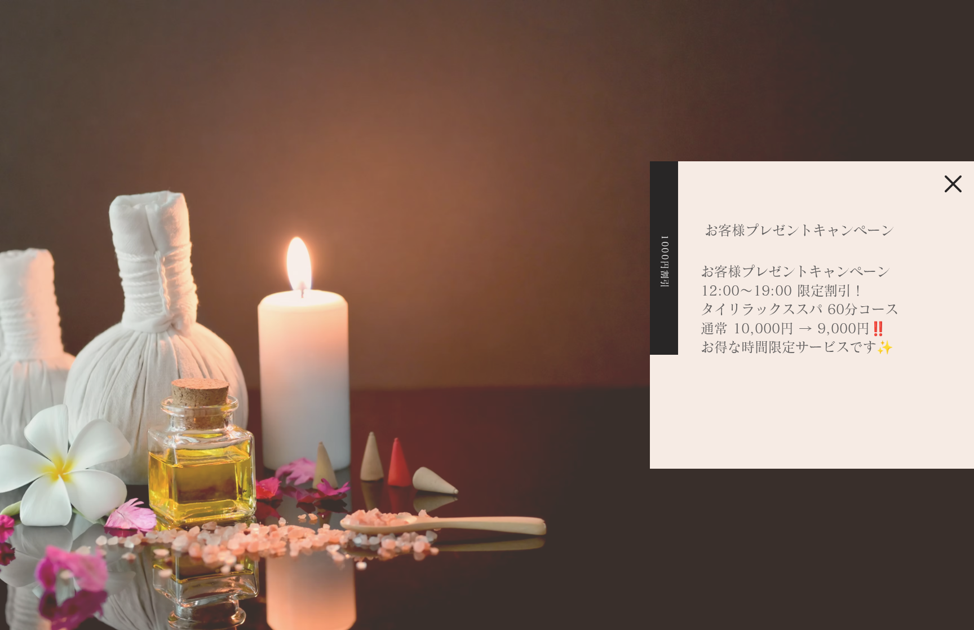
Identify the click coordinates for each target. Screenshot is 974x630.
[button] (953, 183)
